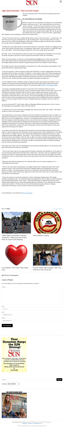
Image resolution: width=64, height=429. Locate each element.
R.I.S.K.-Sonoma (27, 193)
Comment (4, 287)
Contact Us (30, 423)
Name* (3, 306)
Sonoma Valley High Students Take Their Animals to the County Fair (47, 269)
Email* (3, 312)
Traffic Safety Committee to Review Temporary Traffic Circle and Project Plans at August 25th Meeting (14, 238)
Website (3, 318)
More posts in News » (57, 209)
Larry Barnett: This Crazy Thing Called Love (15, 269)
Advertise (24, 423)
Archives (4, 384)
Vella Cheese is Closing (42, 236)
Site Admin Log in (38, 423)
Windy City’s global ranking (49, 85)
